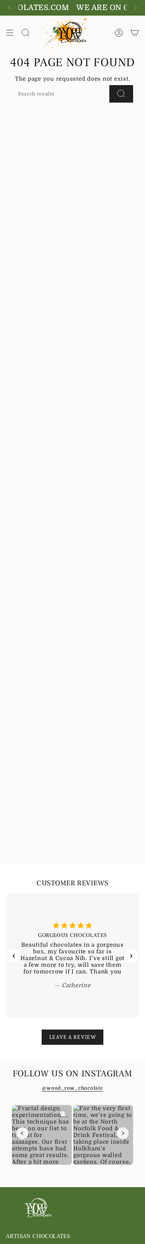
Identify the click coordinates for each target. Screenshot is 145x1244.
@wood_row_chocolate (72, 1088)
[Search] (121, 94)
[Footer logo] (38, 1207)
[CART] (134, 32)
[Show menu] (9, 32)
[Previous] (9, 7)
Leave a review (72, 1037)
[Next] (135, 7)
